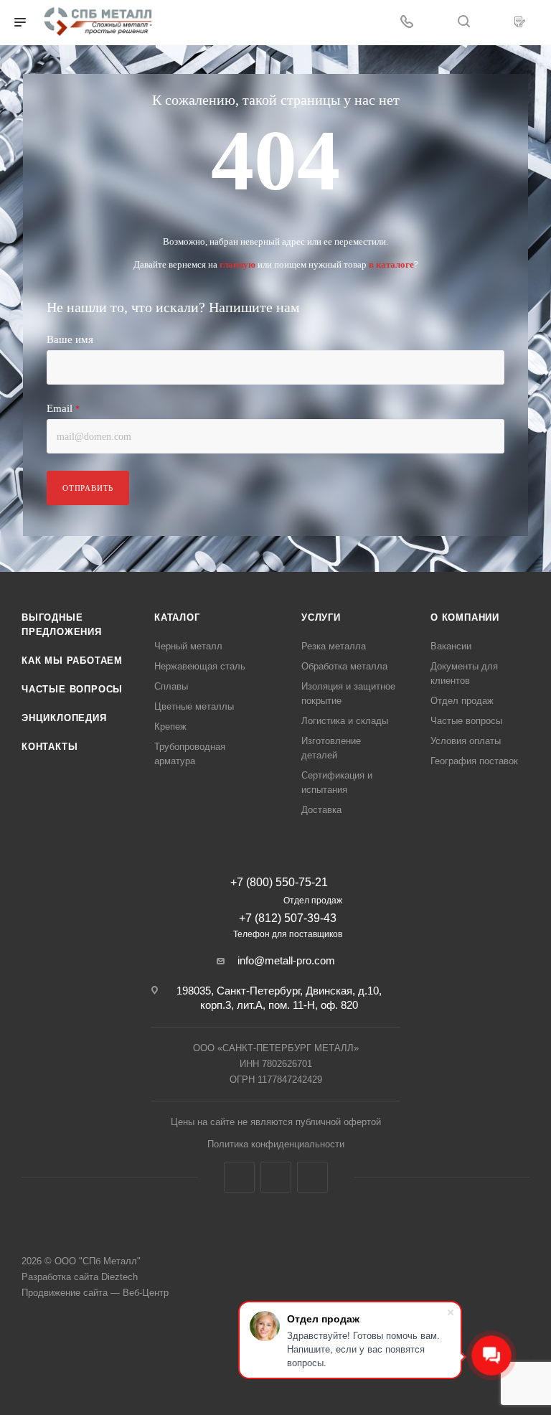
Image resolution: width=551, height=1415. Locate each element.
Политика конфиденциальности (275, 1144)
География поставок (474, 761)
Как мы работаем (72, 660)
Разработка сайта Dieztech (80, 1276)
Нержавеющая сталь (199, 666)
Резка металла (333, 646)
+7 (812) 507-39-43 (287, 918)
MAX (312, 1177)
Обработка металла (344, 666)
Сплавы (171, 686)
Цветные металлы (194, 706)
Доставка (321, 809)
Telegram (275, 1177)
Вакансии (450, 646)
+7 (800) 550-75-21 (279, 882)
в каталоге (391, 264)
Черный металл (188, 646)
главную (237, 264)
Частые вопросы (72, 689)
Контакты (49, 746)
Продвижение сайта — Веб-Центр (95, 1292)
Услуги (321, 617)
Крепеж (170, 726)
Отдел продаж (462, 700)
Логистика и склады (344, 720)
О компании (464, 617)
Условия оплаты (465, 740)
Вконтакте (239, 1177)
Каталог (177, 617)
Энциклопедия (64, 718)
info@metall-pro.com (286, 960)
